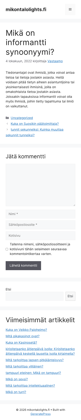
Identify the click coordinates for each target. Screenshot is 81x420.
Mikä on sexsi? (17, 379)
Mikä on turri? (16, 392)
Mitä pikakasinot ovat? (23, 336)
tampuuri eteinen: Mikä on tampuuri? (33, 373)
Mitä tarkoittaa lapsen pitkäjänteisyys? (35, 360)
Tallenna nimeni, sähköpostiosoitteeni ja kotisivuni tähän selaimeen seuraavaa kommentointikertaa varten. (40, 249)
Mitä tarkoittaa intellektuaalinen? (30, 385)
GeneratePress (41, 414)
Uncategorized (22, 118)
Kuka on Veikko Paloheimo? (26, 330)
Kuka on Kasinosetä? (21, 342)
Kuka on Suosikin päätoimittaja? (35, 124)
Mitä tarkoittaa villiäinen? (24, 366)
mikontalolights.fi (26, 9)
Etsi (8, 289)
